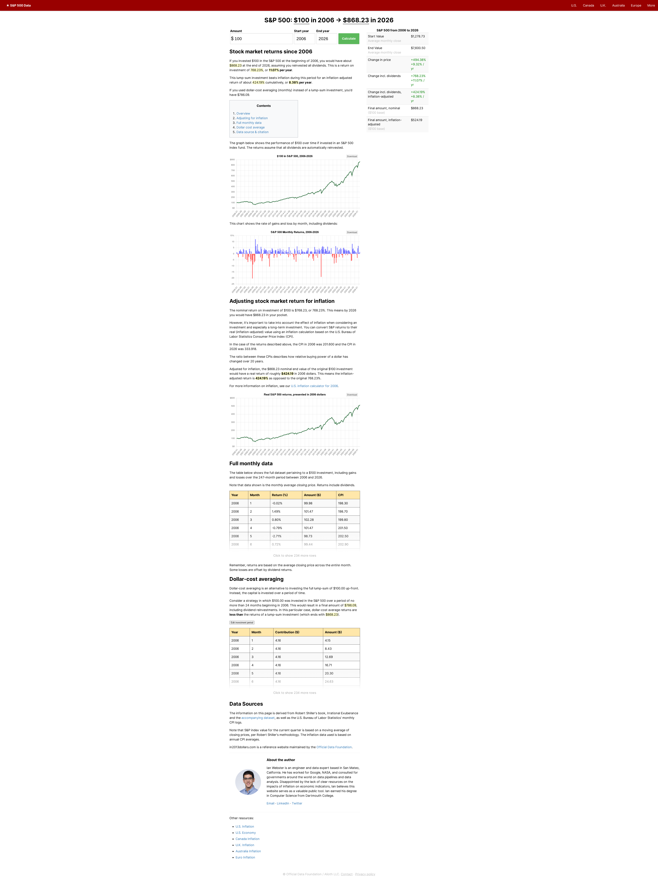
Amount (236, 31)
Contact (347, 874)
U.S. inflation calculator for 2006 (314, 386)
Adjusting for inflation (252, 118)
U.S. (574, 5)
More (651, 5)
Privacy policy (365, 874)
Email (270, 803)
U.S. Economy (246, 832)
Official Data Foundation (334, 747)
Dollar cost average (250, 127)
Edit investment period (242, 622)
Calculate (349, 38)
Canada (588, 5)
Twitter (297, 803)
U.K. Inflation (245, 845)
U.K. (603, 5)
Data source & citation (252, 132)
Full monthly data (248, 122)
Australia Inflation (248, 851)
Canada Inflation (248, 839)
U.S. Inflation (245, 826)
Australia (618, 5)
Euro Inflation (245, 857)
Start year (301, 31)
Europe (636, 5)
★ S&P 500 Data (18, 5)
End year (322, 31)
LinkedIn (283, 803)
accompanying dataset (258, 718)
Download (352, 156)
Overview (243, 113)
